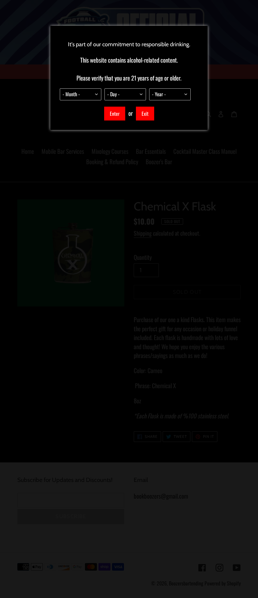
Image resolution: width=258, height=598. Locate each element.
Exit (145, 113)
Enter (115, 113)
